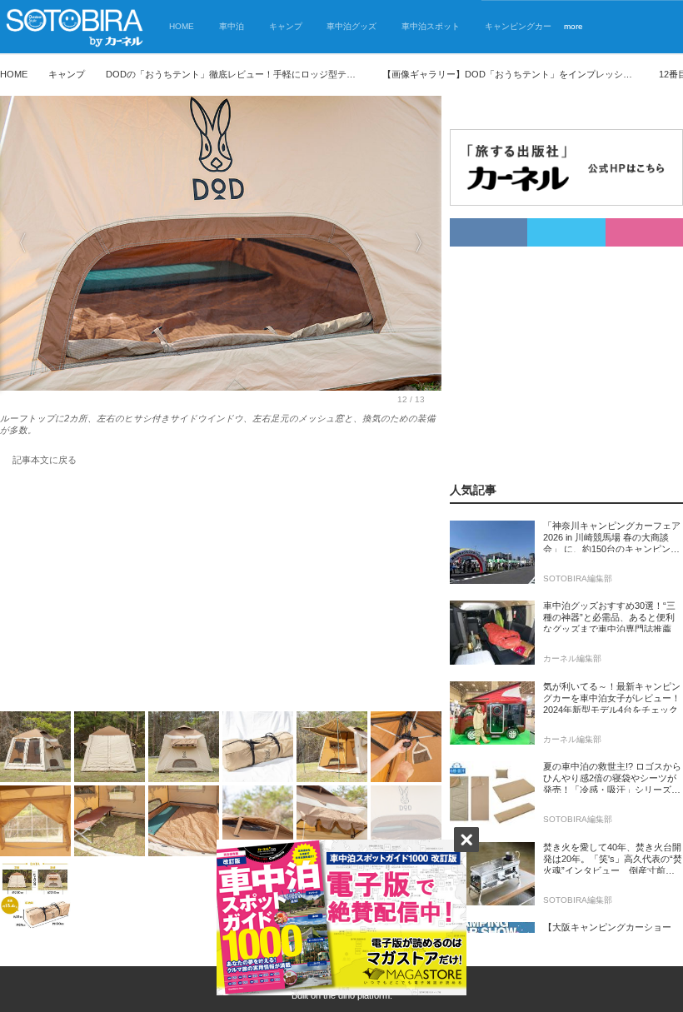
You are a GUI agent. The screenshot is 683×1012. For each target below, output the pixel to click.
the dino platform (356, 995)
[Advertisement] (220, 592)
